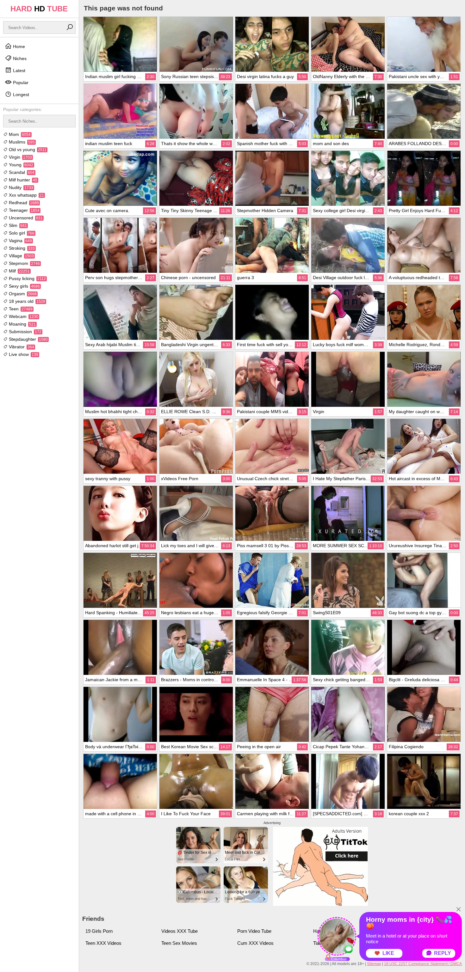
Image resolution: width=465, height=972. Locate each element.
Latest (18, 70)
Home (18, 46)
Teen (20, 308)
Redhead (23, 202)
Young (20, 164)
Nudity (20, 187)
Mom (19, 134)
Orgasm (22, 293)
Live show (23, 354)
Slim (17, 225)
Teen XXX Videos (103, 943)
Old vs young (27, 149)
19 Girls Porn (99, 931)
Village (21, 255)
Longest (20, 94)
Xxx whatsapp (26, 195)
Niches (19, 58)
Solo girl (21, 232)
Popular (20, 82)
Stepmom (24, 263)
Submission (24, 331)
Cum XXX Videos (255, 943)
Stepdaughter (28, 339)
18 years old (26, 301)
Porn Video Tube (254, 931)
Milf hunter (22, 179)
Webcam (23, 316)
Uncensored (25, 217)
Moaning (22, 324)
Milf (19, 270)
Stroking (21, 248)
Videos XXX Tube (179, 931)
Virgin (20, 157)
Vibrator (21, 346)
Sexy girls (24, 286)
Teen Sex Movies (179, 943)
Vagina (20, 240)
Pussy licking (27, 278)
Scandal (21, 172)
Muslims (21, 141)
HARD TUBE (39, 8)
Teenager (24, 210)
